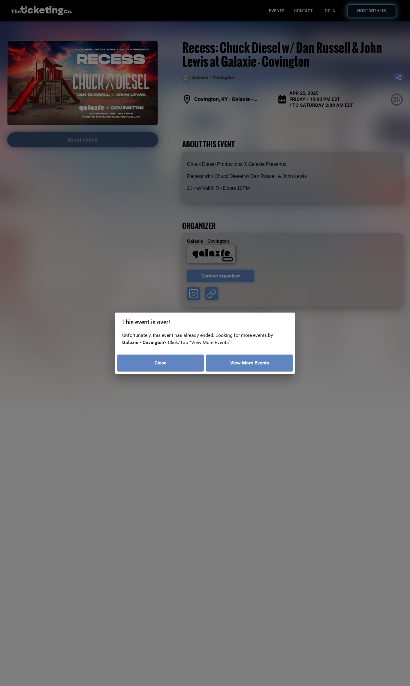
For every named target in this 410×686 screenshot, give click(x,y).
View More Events (249, 363)
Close (161, 363)
